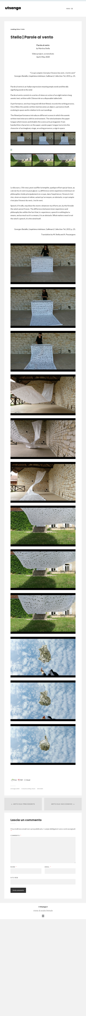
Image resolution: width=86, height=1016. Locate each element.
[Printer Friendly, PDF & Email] (20, 780)
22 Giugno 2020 (14, 788)
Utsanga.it (43, 907)
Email (48, 867)
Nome (13, 867)
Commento (15, 835)
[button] (43, 916)
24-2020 (40, 788)
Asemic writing (27, 788)
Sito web (14, 877)
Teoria (33, 788)
